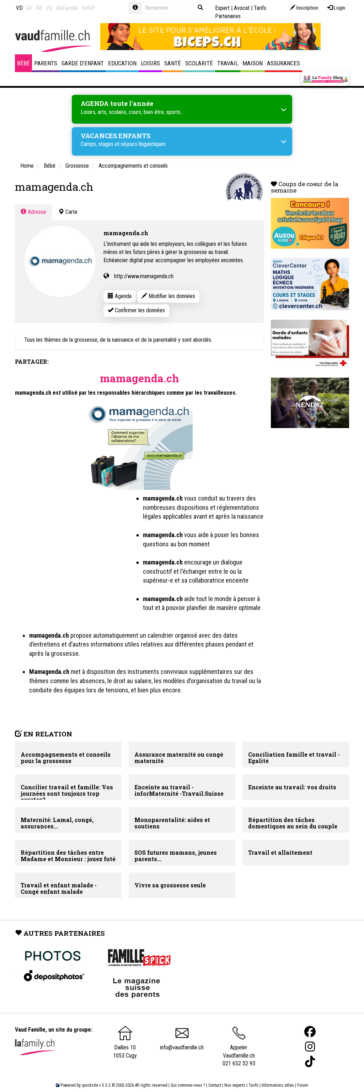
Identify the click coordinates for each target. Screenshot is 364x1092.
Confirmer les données (139, 310)
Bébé (23, 63)
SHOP (88, 8)
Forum (302, 1085)
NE (39, 8)
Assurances (283, 63)
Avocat (242, 8)
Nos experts (234, 1085)
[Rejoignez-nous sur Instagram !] (310, 1046)
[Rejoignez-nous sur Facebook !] (310, 1031)
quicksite (90, 1085)
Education (122, 63)
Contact (214, 1085)
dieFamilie (67, 8)
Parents (45, 63)
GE (29, 8)
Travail (227, 63)
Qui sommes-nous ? (188, 1085)
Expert (222, 8)
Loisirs (150, 63)
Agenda (122, 296)
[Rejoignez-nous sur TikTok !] (310, 1061)
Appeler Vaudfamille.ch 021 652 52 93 (239, 1055)
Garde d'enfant (82, 63)
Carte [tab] (70, 212)
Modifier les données (171, 296)
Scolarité (199, 63)
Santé (172, 63)
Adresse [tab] (36, 212)
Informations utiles (278, 1085)
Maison (252, 63)
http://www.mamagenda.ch (143, 276)
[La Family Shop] (325, 79)
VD (19, 8)
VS (49, 8)
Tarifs (253, 1085)
